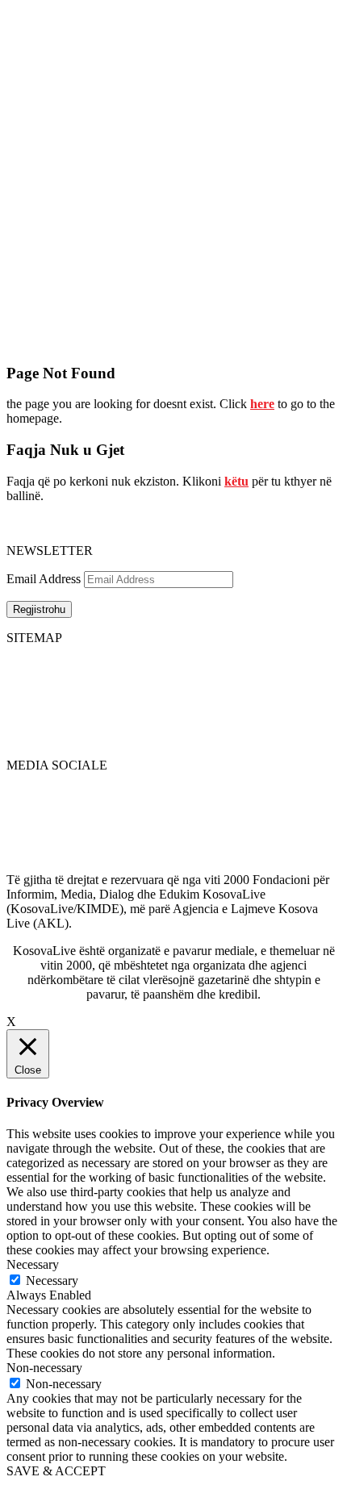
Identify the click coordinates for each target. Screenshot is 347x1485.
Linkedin (29, 821)
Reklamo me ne (301, 679)
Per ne (156, 679)
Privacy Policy (298, 665)
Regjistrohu (39, 609)
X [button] (11, 1021)
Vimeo (23, 850)
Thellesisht (33, 694)
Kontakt (161, 694)
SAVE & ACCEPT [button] (56, 1471)
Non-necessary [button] (44, 1367)
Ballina (24, 665)
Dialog (23, 708)
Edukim (26, 723)
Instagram (31, 865)
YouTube (29, 836)
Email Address (43, 579)
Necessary (52, 1280)
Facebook (31, 792)
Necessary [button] (32, 1264)
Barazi (23, 738)
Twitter (24, 807)
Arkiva (158, 708)
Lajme (22, 679)
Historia (160, 665)
